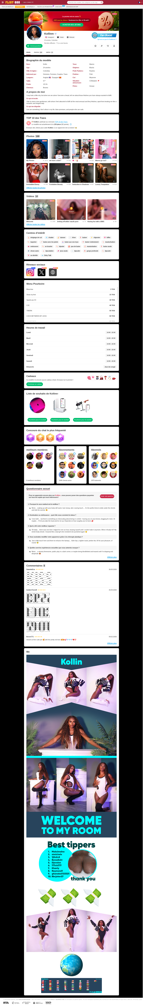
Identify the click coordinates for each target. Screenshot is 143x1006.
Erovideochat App (72, 6)
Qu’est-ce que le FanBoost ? (107, 39)
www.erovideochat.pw (24, 999)
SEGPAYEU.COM (60, 999)
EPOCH (52, 999)
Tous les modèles (8, 6)
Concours (58, 6)
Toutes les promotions (45, 6)
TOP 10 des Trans (61, 122)
